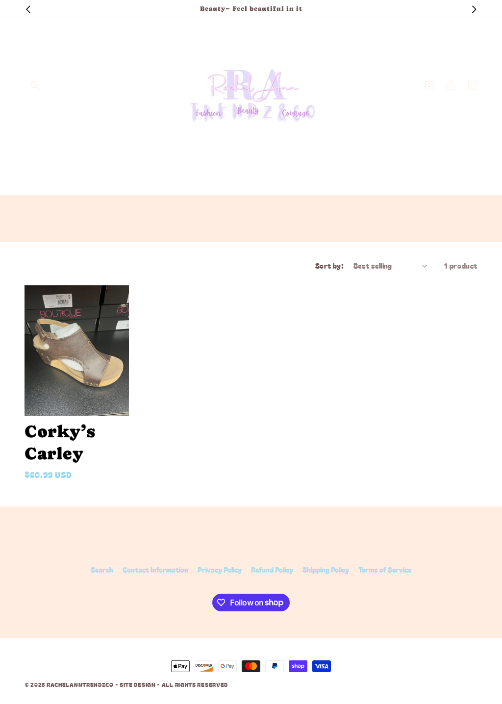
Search (102, 570)
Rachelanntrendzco (80, 684)
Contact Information (155, 570)
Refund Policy (272, 570)
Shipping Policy (325, 570)
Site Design (138, 684)
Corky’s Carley (60, 443)
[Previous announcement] (28, 9)
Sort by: (329, 266)
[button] (35, 85)
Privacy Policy (220, 570)
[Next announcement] (474, 9)
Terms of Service (384, 570)
